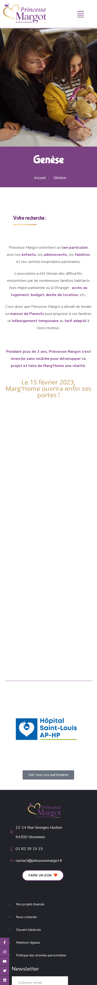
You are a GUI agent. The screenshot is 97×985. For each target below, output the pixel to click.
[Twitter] (4, 971)
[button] (43, 875)
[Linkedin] (4, 980)
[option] (46, 729)
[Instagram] (4, 951)
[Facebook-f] (4, 942)
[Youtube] (4, 961)
